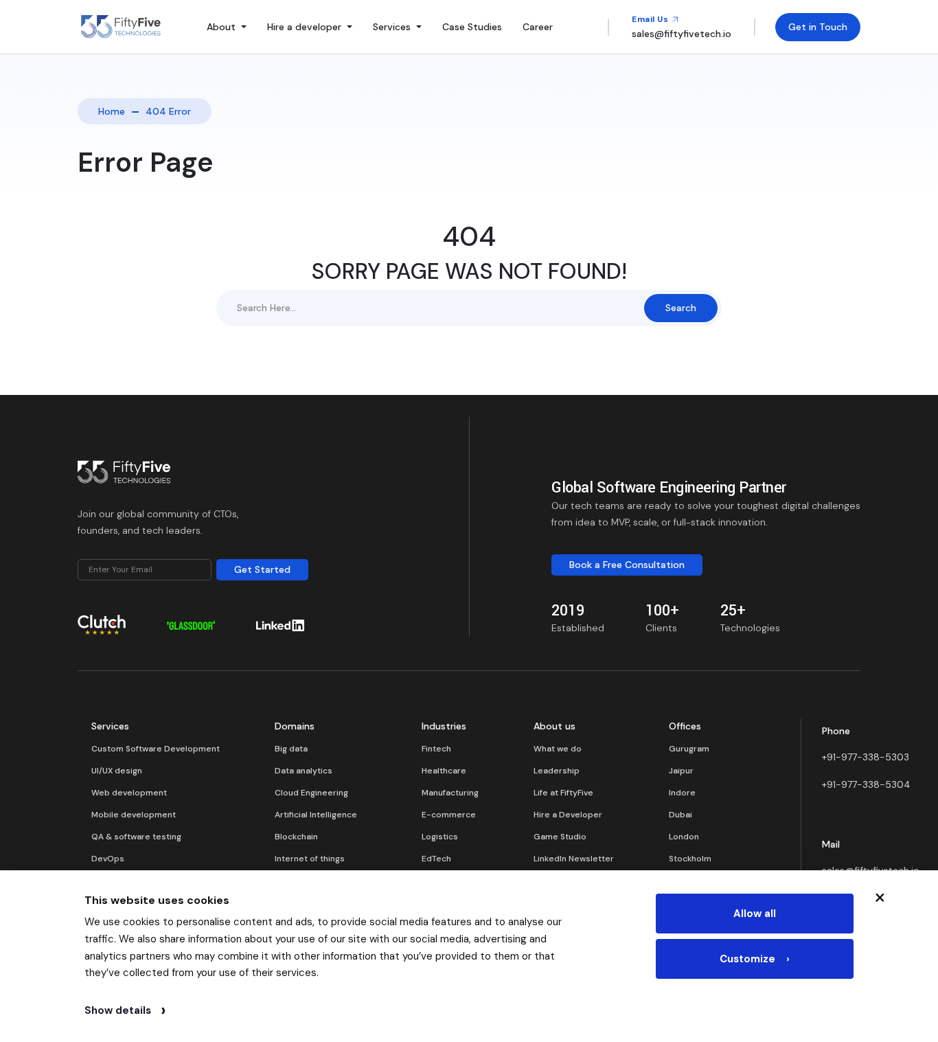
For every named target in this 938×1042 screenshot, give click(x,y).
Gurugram (689, 749)
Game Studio (560, 837)
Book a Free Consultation (627, 564)
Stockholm (690, 858)
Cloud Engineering (311, 793)
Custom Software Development (155, 749)
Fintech (436, 749)
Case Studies (472, 27)
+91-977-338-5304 (866, 784)
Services (392, 27)
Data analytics (303, 771)
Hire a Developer (568, 815)
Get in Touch (817, 27)
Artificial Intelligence (316, 815)
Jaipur (681, 771)
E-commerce (449, 815)
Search (680, 308)
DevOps (107, 858)
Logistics (440, 837)
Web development (129, 793)
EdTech (436, 858)
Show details (124, 1010)
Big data (291, 749)
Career (538, 27)
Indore (682, 793)
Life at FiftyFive (563, 793)
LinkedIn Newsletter (574, 858)
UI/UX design (116, 771)
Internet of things (310, 858)
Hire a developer (304, 27)
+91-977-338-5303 (865, 757)
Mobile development (133, 815)
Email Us (651, 19)
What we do (558, 749)
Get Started (262, 569)
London (684, 837)
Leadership (557, 771)
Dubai (680, 815)
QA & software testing (136, 837)
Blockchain (296, 837)
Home (111, 111)
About (221, 27)
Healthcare (444, 771)
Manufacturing (450, 793)
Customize (755, 959)
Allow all (754, 913)
